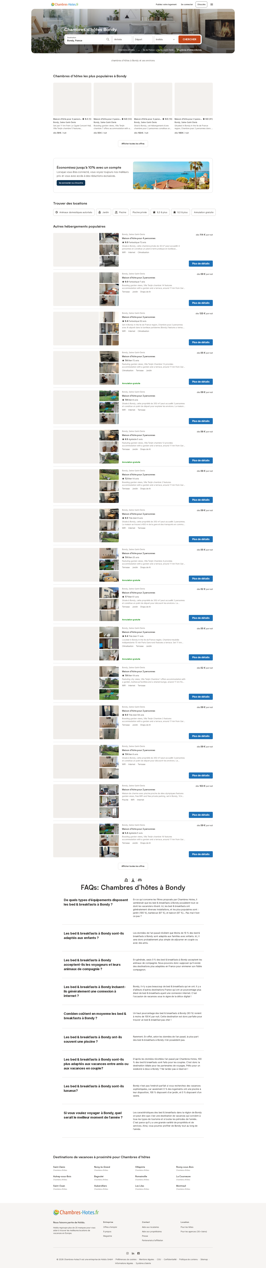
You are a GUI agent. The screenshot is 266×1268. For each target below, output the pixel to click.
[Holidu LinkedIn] (133, 1253)
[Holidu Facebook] (138, 1253)
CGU (159, 1259)
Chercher (189, 39)
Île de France (149, 50)
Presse (145, 1236)
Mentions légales (146, 1259)
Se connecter (187, 4)
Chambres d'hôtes (126, 50)
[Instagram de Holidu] (127, 1253)
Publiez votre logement (166, 4)
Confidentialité (170, 1259)
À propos (107, 1231)
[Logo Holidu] (64, 4)
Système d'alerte (143, 1263)
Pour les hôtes (187, 1227)
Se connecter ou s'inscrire (71, 183)
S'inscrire (201, 4)
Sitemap (204, 1259)
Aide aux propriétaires (152, 1231)
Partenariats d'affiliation (152, 1240)
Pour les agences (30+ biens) (194, 1231)
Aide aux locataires (150, 1227)
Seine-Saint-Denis (166, 50)
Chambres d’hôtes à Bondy (189, 50)
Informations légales (124, 1263)
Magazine (107, 1236)
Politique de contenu (188, 1259)
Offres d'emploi (110, 1227)
